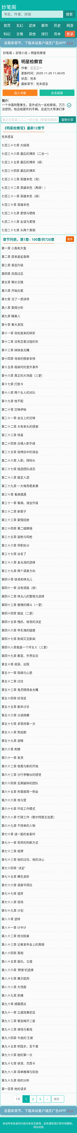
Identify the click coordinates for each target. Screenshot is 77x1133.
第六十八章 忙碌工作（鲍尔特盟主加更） (28, 817)
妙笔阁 (8, 6)
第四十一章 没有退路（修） (19, 588)
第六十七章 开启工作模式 (18, 808)
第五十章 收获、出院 (15, 664)
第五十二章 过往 (12, 681)
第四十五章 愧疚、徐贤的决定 (21, 621)
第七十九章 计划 (12, 910)
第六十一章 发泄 (12, 757)
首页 (7, 25)
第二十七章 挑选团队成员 (18, 469)
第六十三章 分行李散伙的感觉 (21, 774)
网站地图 (38, 1127)
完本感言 (42, 84)
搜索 (69, 14)
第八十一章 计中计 (13, 927)
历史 (57, 25)
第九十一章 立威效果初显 (18, 1012)
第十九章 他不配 (12, 401)
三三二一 (36, 68)
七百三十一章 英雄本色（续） (21, 196)
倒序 (70, 239)
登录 (70, 33)
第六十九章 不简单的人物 (18, 825)
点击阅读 (57, 93)
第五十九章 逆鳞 (12, 740)
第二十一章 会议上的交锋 (18, 418)
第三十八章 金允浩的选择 (18, 562)
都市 (44, 25)
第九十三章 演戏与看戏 (16, 1029)
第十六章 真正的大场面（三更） (22, 375)
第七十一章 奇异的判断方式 (19, 842)
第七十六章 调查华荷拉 (16, 885)
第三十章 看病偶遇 (13, 494)
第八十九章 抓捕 (12, 995)
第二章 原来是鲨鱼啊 (15, 256)
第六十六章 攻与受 (13, 800)
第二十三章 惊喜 (12, 435)
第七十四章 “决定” (13, 868)
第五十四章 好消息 (13, 698)
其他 (32, 33)
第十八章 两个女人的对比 (18, 392)
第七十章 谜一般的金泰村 (18, 834)
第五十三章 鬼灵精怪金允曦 (19, 689)
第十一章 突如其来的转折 (18, 333)
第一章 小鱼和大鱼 (13, 248)
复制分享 (67, 119)
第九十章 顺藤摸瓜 (13, 1004)
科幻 (7, 33)
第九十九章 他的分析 (15, 1080)
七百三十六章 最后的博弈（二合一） (25, 153)
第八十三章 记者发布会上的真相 (22, 944)
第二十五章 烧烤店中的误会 (19, 452)
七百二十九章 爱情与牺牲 (18, 213)
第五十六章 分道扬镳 (15, 715)
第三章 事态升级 (12, 265)
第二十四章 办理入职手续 (18, 443)
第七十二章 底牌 (12, 851)
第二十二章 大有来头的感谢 (19, 426)
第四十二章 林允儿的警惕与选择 (22, 596)
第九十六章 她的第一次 (16, 1055)
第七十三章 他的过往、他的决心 (22, 859)
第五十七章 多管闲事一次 (18, 723)
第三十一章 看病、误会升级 (19, 503)
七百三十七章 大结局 (15, 145)
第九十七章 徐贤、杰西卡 (18, 1063)
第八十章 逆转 (10, 919)
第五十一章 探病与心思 (16, 672)
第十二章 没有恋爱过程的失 (19, 341)
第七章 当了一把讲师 (15, 299)
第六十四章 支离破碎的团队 (19, 783)
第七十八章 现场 (12, 902)
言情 (19, 33)
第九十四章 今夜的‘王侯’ (17, 1038)
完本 (57, 33)
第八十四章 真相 (12, 953)
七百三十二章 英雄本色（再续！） (24, 187)
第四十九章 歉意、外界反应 (19, 655)
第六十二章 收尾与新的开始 (19, 766)
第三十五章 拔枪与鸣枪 (16, 537)
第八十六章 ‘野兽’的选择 (17, 970)
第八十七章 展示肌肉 (15, 978)
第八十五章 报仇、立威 (16, 961)
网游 (70, 25)
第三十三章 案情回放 (15, 520)
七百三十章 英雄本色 (15, 204)
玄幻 (19, 25)
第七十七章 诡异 (12, 893)
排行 (44, 33)
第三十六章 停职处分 (15, 545)
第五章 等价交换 (12, 282)
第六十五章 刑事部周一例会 (19, 791)
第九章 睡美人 (10, 316)
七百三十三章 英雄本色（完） (21, 179)
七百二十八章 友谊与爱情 (18, 221)
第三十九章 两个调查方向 (18, 571)
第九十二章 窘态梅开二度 (18, 1021)
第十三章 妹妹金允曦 (15, 350)
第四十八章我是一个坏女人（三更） (25, 647)
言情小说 (21, 53)
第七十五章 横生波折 (15, 876)
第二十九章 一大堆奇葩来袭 (19, 486)
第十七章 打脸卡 (12, 384)
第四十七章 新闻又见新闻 (18, 638)
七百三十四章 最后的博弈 (18, 170)
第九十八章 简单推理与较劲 (19, 1072)
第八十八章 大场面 (13, 987)
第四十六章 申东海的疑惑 (18, 630)
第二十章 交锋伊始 (13, 409)
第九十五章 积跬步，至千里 (19, 1046)
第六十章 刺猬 (10, 749)
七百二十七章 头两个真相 (18, 230)
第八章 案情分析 (12, 307)
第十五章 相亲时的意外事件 (19, 367)
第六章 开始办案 (12, 290)
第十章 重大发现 (12, 324)
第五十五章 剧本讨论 (15, 706)
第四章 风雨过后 (12, 273)
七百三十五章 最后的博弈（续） (22, 162)
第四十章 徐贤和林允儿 (16, 579)
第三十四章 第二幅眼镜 (16, 528)
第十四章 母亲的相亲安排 (18, 358)
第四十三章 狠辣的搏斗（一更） (22, 604)
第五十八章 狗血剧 (13, 732)
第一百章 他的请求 (13, 1089)
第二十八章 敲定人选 (15, 477)
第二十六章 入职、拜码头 (18, 460)
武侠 (32, 25)
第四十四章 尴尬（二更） (18, 613)
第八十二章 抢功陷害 (15, 936)
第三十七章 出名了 (13, 554)
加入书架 (20, 93)
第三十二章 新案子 (13, 511)
